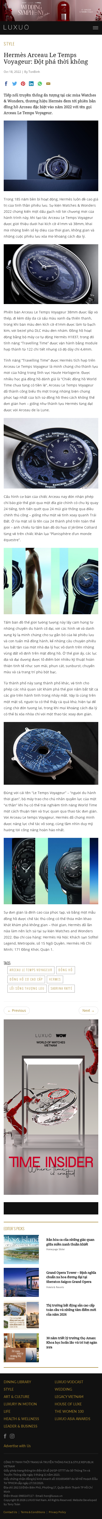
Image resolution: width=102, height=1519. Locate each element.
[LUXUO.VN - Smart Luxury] (16, 27)
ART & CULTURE (16, 1397)
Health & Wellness (21, 1419)
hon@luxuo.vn (53, 1496)
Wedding (63, 1389)
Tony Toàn (13, 1504)
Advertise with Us (17, 1446)
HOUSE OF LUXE (68, 1404)
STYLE (9, 1389)
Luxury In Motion (20, 1404)
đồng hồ (65, 970)
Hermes (55, 979)
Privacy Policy (57, 1512)
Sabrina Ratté (62, 988)
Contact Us (10, 1512)
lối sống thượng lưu (27, 988)
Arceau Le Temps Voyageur (31, 970)
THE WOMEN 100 (69, 1411)
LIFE (7, 1411)
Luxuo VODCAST (69, 1382)
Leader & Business (20, 1426)
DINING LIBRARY (17, 1382)
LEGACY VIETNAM (69, 1397)
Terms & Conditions (33, 1512)
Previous (16, 1010)
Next (88, 1010)
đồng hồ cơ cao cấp (26, 979)
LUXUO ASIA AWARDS (72, 1419)
